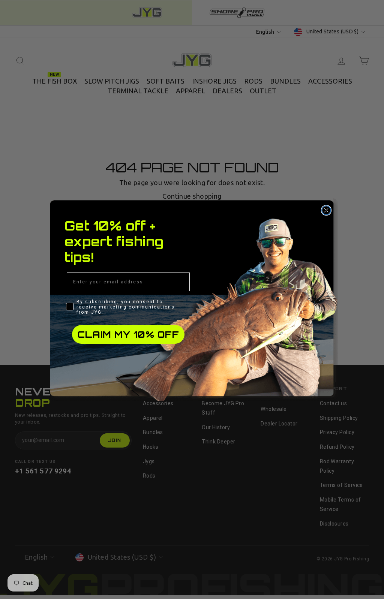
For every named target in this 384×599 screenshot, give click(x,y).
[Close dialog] (326, 210)
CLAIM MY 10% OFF (128, 334)
